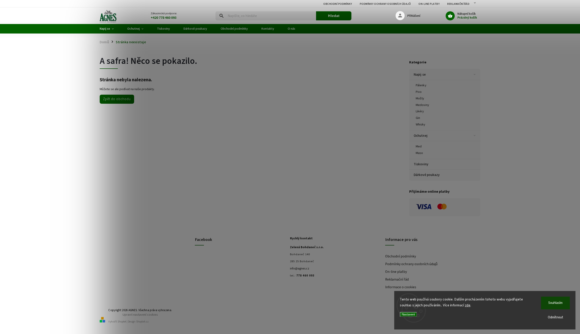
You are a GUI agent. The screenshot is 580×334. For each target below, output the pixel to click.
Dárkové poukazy (427, 174)
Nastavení (408, 314)
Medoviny (422, 105)
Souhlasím (555, 302)
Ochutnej (421, 135)
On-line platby (429, 4)
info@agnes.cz (299, 268)
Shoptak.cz (142, 322)
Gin (418, 118)
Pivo (419, 92)
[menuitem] (110, 29)
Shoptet (122, 322)
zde (468, 305)
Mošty (420, 98)
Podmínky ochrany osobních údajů (385, 4)
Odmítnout (555, 317)
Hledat (334, 16)
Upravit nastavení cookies (140, 314)
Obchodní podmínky (337, 4)
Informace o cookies (400, 287)
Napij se (420, 74)
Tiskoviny (421, 164)
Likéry (420, 111)
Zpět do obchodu (117, 98)
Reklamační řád (458, 4)
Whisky (420, 124)
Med (419, 146)
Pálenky (421, 85)
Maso (419, 153)
